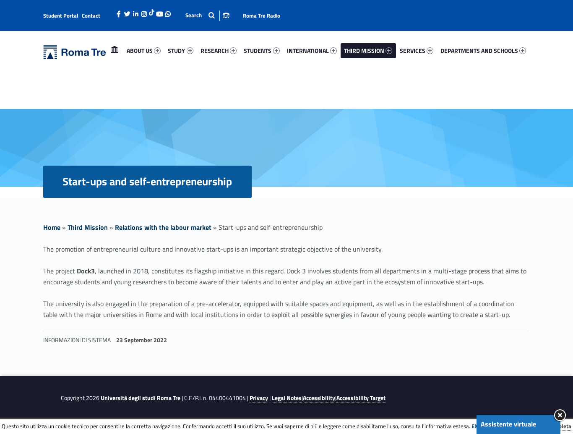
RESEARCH (215, 50)
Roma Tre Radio (261, 15)
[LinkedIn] (135, 12)
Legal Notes (287, 398)
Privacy (259, 398)
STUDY (176, 50)
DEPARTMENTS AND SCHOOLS (479, 50)
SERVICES (412, 50)
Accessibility (319, 398)
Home (114, 50)
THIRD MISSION (364, 50)
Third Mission (88, 227)
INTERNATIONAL (308, 50)
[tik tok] (151, 11)
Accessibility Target (360, 398)
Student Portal (60, 15)
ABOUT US (140, 50)
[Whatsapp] (168, 12)
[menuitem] (114, 51)
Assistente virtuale (508, 424)
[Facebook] (118, 12)
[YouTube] (159, 12)
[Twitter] (127, 12)
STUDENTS (257, 50)
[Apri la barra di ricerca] (207, 15)
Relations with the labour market (163, 227)
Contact (91, 15)
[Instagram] (144, 12)
